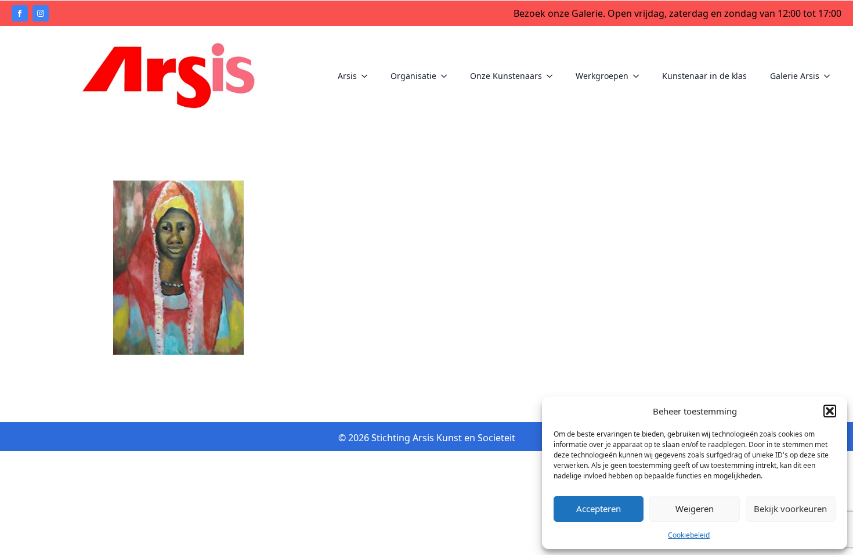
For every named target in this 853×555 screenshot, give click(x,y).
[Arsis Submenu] (368, 76)
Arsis (347, 75)
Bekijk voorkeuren (790, 508)
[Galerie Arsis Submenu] (830, 76)
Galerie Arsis (794, 75)
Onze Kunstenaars (506, 75)
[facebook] (20, 13)
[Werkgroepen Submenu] (639, 76)
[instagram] (40, 13)
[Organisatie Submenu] (447, 76)
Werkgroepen (602, 75)
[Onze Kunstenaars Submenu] (553, 76)
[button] (830, 411)
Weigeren (694, 508)
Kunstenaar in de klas (704, 75)
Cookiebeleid (689, 535)
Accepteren (598, 508)
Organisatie (413, 75)
